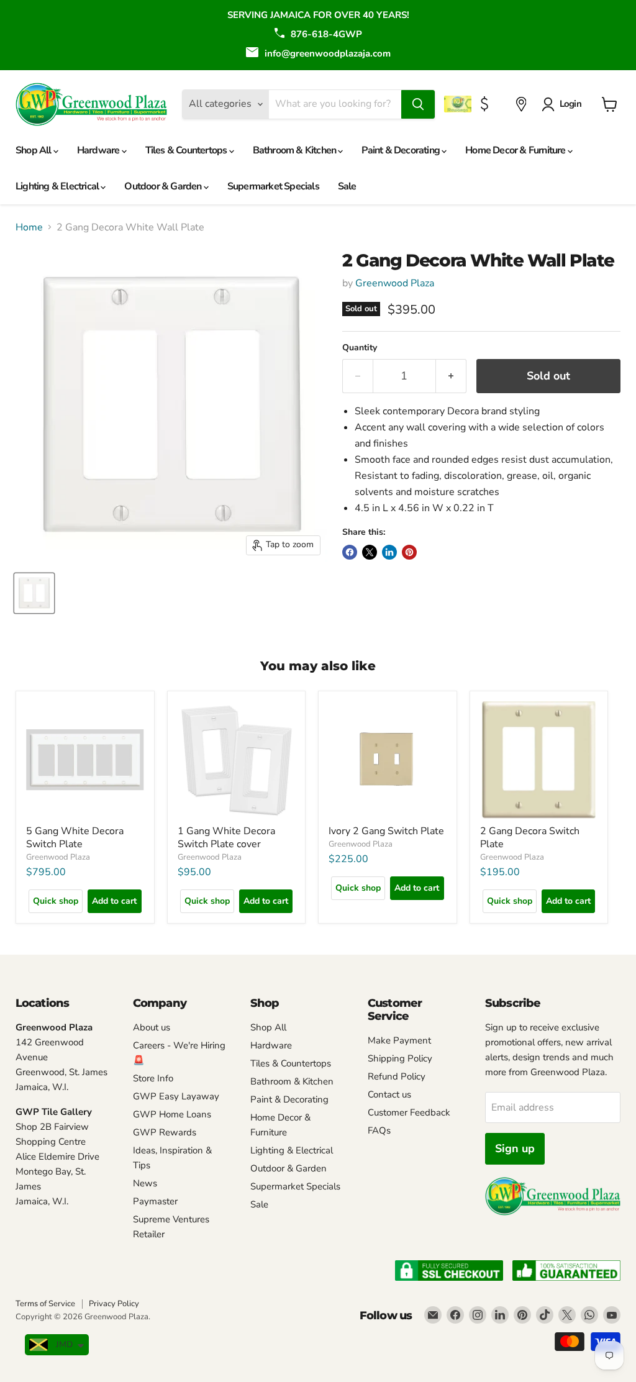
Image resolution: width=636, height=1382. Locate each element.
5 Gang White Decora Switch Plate (75, 837)
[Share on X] (369, 552)
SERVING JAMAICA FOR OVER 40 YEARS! (318, 15)
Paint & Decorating (401, 150)
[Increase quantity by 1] (451, 376)
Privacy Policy (114, 1303)
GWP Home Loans (172, 1114)
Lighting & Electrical (58, 186)
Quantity (359, 348)
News (145, 1183)
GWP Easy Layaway (176, 1096)
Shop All (34, 150)
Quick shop (55, 901)
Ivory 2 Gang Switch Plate (386, 831)
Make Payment (399, 1040)
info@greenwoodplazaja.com (328, 53)
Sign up (515, 1148)
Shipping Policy (400, 1058)
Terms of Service (45, 1303)
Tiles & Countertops (187, 150)
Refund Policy (396, 1076)
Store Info (153, 1078)
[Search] (418, 104)
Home (29, 227)
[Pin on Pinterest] (409, 552)
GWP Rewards (164, 1132)
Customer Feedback (409, 1112)
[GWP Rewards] (459, 104)
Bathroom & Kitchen (295, 150)
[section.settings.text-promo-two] (486, 104)
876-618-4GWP (326, 34)
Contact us (389, 1094)
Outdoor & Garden (163, 186)
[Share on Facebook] (349, 552)
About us (151, 1027)
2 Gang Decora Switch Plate (529, 837)
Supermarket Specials (273, 186)
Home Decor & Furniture (516, 150)
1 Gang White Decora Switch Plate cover (226, 837)
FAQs (379, 1130)
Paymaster (155, 1201)
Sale (347, 186)
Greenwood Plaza (394, 283)
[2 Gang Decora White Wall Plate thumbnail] (34, 593)
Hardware (99, 150)
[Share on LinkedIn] (389, 552)
